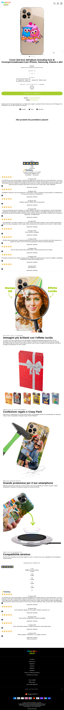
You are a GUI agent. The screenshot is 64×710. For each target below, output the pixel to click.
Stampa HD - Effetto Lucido (39, 80)
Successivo (36, 175)
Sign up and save (31, 689)
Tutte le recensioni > (32, 639)
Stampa (32, 77)
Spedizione (31, 67)
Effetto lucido (32, 682)
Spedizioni (32, 668)
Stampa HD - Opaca (23, 80)
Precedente (28, 175)
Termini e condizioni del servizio (32, 672)
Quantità (32, 70)
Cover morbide (32, 680)
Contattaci (32, 670)
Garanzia (32, 666)
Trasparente (32, 87)
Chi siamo (32, 659)
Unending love (34, 100)
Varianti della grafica (32, 84)
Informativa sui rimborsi (32, 674)
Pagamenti (32, 663)
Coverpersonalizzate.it (34, 98)
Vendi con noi (32, 661)
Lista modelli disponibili (32, 684)
